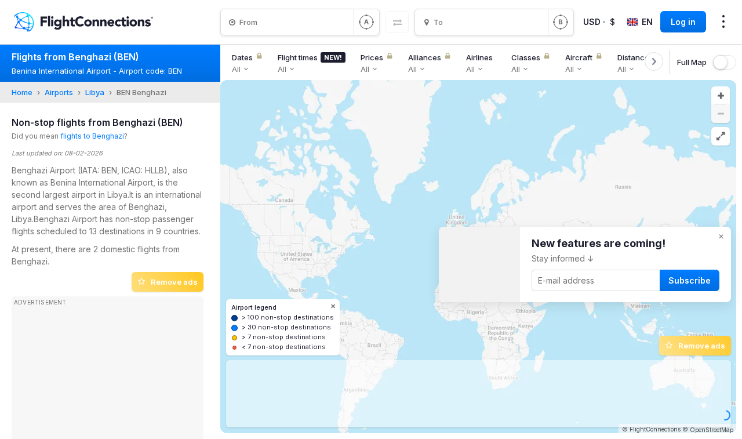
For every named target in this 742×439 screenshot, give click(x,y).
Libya (94, 92)
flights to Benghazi (92, 136)
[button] (720, 95)
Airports (59, 92)
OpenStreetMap (711, 429)
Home (22, 92)
